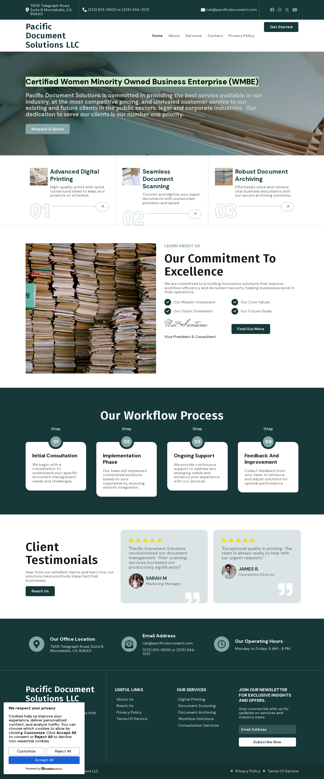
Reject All (63, 751)
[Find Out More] (102, 206)
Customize (26, 751)
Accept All (44, 759)
